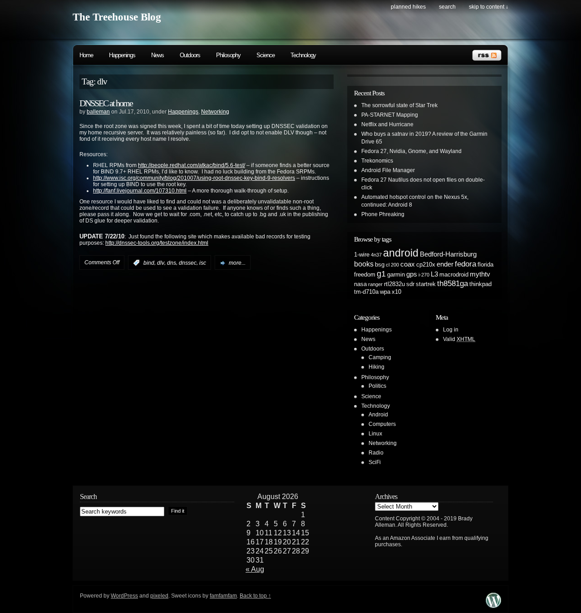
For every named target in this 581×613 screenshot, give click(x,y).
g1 (381, 273)
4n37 (376, 254)
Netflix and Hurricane (387, 124)
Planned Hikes (408, 7)
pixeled (159, 596)
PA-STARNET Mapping (389, 115)
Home (86, 55)
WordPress (124, 596)
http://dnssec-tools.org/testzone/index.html (156, 243)
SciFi (375, 462)
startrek (426, 284)
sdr (410, 284)
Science (265, 55)
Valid (459, 339)
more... (237, 263)
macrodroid (453, 274)
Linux (375, 433)
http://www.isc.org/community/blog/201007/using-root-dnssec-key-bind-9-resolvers (194, 178)
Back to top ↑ (255, 596)
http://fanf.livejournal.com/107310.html (140, 191)
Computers (382, 424)
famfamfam (223, 596)
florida (485, 264)
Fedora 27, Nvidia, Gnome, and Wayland (411, 151)
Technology (303, 55)
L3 (434, 274)
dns (171, 263)
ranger (375, 284)
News (157, 55)
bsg (379, 264)
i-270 (424, 274)
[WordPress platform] (493, 605)
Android (378, 414)
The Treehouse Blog (117, 17)
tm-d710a (366, 291)
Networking (215, 112)
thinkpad (480, 284)
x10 (396, 291)
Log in (450, 329)
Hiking (376, 367)
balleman (98, 112)
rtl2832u (394, 284)
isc (202, 263)
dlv (160, 263)
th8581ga (452, 283)
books (364, 264)
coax (407, 264)
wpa (385, 291)
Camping (380, 357)
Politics (377, 386)
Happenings (122, 55)
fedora (465, 263)
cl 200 (392, 264)
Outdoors (190, 55)
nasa (360, 284)
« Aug (255, 569)
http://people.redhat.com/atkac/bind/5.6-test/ (191, 165)
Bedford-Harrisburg (448, 254)
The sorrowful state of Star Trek (399, 105)
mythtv (480, 274)
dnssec (188, 263)
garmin (396, 274)
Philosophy (228, 55)
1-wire (361, 254)
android (401, 253)
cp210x (425, 264)
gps (411, 274)
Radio (376, 453)
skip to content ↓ (488, 7)
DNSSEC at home (106, 103)
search (447, 7)
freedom (364, 274)
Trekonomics (377, 161)
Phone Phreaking (382, 214)
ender (445, 264)
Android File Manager (388, 170)
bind (148, 263)
